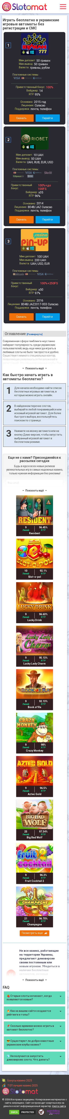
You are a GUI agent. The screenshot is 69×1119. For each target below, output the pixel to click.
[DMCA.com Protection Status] (22, 1111)
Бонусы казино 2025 (19, 1080)
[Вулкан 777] (34, 44)
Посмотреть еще (32, 932)
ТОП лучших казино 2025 (22, 1085)
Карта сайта (59, 1106)
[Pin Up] (34, 240)
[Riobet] (34, 138)
